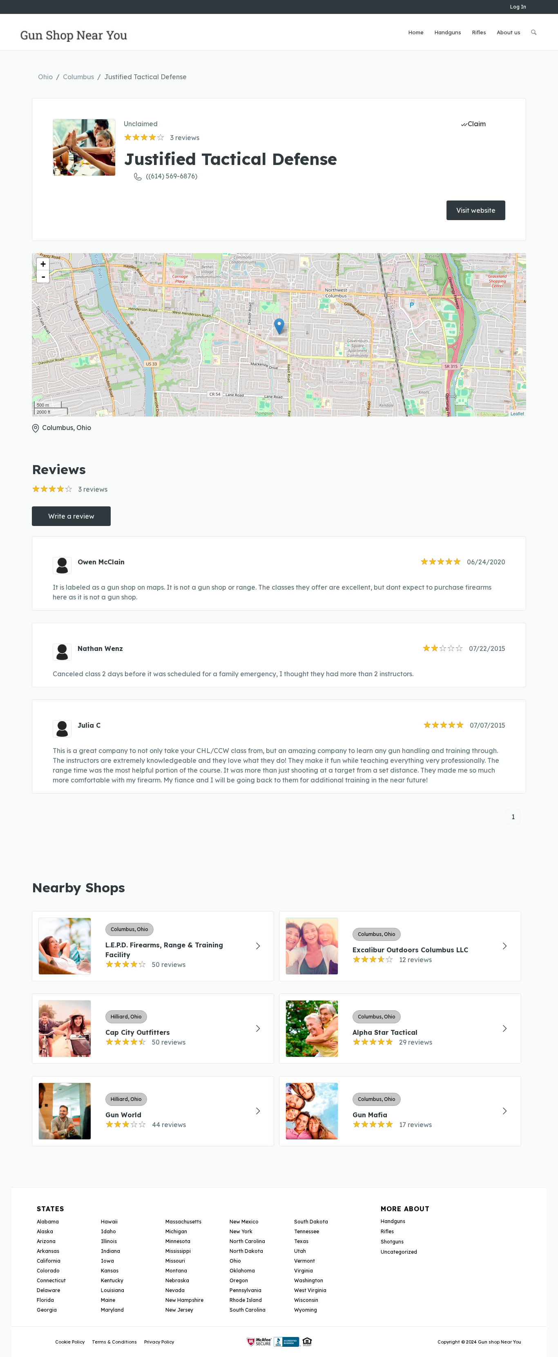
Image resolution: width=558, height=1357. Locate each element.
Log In (518, 7)
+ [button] (43, 264)
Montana (176, 1271)
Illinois (109, 1241)
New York (241, 1231)
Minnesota (177, 1241)
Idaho (108, 1231)
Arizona (46, 1241)
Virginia (303, 1271)
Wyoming (305, 1310)
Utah (300, 1251)
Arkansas (48, 1251)
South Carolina (248, 1310)
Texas (301, 1241)
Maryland (112, 1310)
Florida (45, 1300)
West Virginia (310, 1290)
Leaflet (517, 413)
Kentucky (112, 1280)
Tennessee (306, 1231)
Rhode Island (246, 1300)
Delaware (48, 1290)
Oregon (239, 1280)
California (48, 1261)
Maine (108, 1300)
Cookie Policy (70, 1342)
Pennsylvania (245, 1290)
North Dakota (246, 1251)
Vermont (304, 1261)
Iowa (107, 1261)
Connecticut (51, 1280)
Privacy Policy (159, 1342)
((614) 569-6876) (171, 176)
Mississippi (178, 1251)
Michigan (176, 1231)
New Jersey (179, 1310)
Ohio (45, 77)
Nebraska (177, 1280)
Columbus (78, 77)
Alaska (45, 1231)
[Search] (534, 32)
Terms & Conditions (114, 1342)
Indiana (110, 1251)
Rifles (387, 1231)
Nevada (175, 1290)
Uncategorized (399, 1252)
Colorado (48, 1271)
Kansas (109, 1271)
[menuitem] (416, 32)
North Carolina (247, 1241)
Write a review (71, 516)
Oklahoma (242, 1271)
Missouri (175, 1261)
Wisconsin (306, 1300)
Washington (308, 1280)
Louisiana (112, 1290)
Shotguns (392, 1242)
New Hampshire (184, 1300)
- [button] (43, 276)
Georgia (47, 1310)
